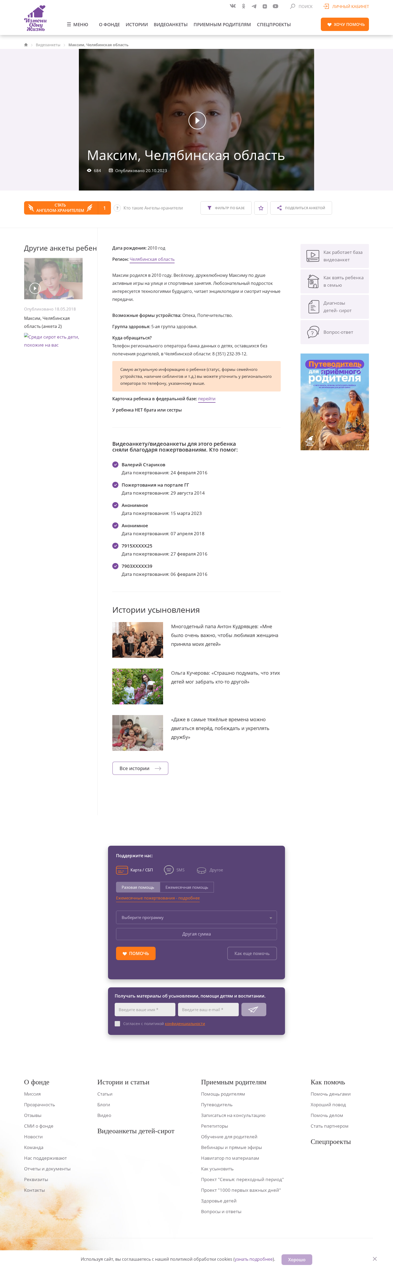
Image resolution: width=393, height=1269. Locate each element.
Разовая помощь (138, 887)
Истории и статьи (123, 1082)
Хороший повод (328, 1104)
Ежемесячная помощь (186, 887)
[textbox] (196, 917)
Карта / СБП (141, 869)
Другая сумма (196, 934)
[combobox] (196, 917)
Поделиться (304, 207)
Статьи (105, 1094)
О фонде (109, 24)
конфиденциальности (185, 1023)
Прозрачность (39, 1104)
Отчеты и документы (47, 1169)
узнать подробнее (254, 1259)
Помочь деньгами (331, 1094)
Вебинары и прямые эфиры (231, 1147)
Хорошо (297, 1260)
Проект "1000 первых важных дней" (241, 1190)
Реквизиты (36, 1179)
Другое (216, 869)
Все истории (135, 768)
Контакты (34, 1190)
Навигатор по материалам (230, 1158)
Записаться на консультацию (233, 1115)
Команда (33, 1147)
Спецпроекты (274, 24)
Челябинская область (152, 259)
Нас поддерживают (45, 1158)
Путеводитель (217, 1104)
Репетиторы (214, 1126)
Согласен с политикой (164, 1023)
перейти (206, 399)
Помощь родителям (223, 1094)
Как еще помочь (252, 953)
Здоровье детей (219, 1201)
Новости (33, 1137)
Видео (104, 1115)
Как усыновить (217, 1169)
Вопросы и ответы (221, 1211)
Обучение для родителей (229, 1137)
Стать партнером (330, 1126)
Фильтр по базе (229, 207)
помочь (349, 24)
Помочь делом (327, 1115)
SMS (180, 869)
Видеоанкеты (171, 24)
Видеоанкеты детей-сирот (135, 1131)
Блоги (103, 1104)
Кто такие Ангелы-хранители (153, 208)
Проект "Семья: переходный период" (242, 1179)
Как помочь (328, 1082)
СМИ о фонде (38, 1126)
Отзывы (32, 1115)
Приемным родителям (222, 24)
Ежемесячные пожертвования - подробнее (158, 898)
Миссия (32, 1094)
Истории (137, 24)
